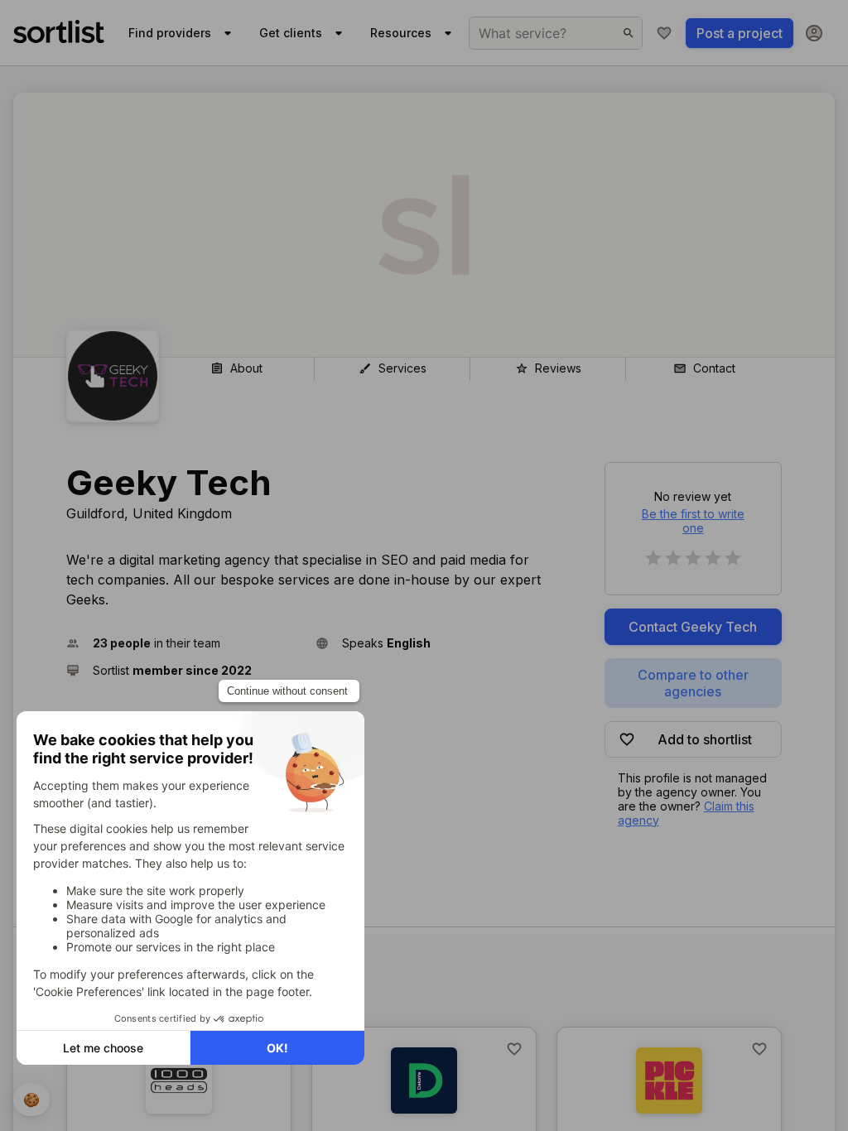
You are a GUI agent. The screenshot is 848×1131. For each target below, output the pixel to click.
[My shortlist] (664, 33)
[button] (184, 643)
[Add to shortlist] (514, 1049)
